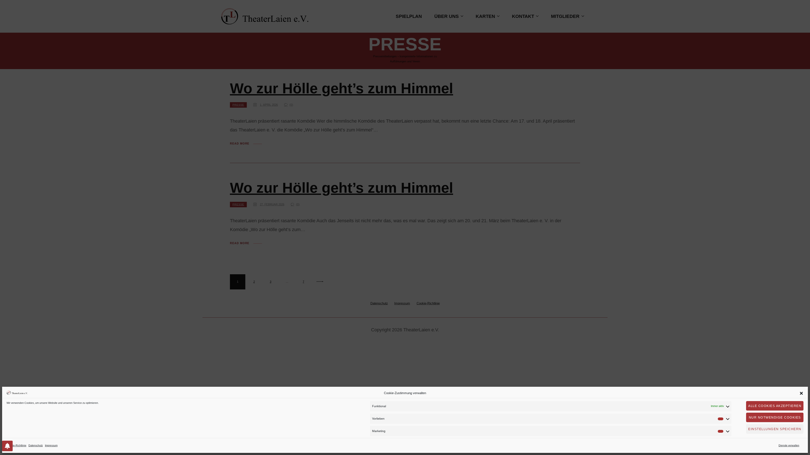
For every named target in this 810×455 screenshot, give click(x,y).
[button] (801, 393)
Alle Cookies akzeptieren (774, 406)
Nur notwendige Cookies (775, 417)
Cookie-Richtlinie (16, 445)
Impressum (51, 445)
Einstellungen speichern (774, 429)
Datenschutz (35, 445)
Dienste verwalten (789, 445)
